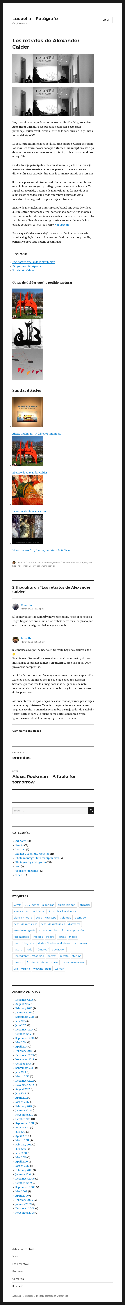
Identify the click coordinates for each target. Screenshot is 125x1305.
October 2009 (23, 1182)
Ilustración (18, 1286)
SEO (17, 866)
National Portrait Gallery (24, 566)
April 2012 (21, 1097)
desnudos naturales (53, 924)
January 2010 (23, 1174)
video (18, 875)
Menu (106, 20)
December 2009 (25, 1178)
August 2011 (22, 1127)
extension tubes (49, 930)
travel (54, 962)
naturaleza (80, 943)
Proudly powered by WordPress (52, 1296)
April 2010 (21, 1161)
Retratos (17, 1271)
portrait (52, 956)
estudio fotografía (24, 930)
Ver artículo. (62, 224)
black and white (67, 911)
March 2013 (22, 1076)
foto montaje (21, 936)
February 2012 (23, 1106)
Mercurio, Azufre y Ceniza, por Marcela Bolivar (41, 550)
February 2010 (23, 1170)
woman (59, 968)
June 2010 (21, 1153)
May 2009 (21, 1191)
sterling (76, 956)
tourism (18, 962)
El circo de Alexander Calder (29, 472)
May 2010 (21, 1157)
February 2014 (23, 1050)
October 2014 (23, 1033)
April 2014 (21, 1046)
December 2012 (24, 1080)
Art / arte (48, 562)
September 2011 (24, 1123)
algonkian (48, 904)
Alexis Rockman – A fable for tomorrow (36, 433)
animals (18, 911)
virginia (25, 968)
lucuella (21, 562)
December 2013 (24, 1055)
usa (38, 566)
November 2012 (24, 1084)
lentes (62, 936)
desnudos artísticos (25, 924)
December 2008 (25, 1208)
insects (50, 936)
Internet (20, 849)
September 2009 (25, 1187)
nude (29, 949)
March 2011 (22, 1140)
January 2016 (23, 1012)
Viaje (15, 1256)
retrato (64, 956)
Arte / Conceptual (23, 1249)
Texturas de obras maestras (29, 511)
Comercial (18, 1278)
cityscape (50, 917)
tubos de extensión (73, 962)
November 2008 (25, 1212)
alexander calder (70, 562)
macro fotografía (24, 943)
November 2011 (24, 1114)
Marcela (26, 605)
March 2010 (22, 1165)
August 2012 (22, 1089)
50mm (17, 904)
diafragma (74, 924)
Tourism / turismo (26, 870)
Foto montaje (20, 1264)
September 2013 (24, 1067)
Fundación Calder (23, 270)
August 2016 (22, 1004)
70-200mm (32, 904)
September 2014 (24, 1038)
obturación (58, 949)
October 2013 (23, 1063)
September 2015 (24, 1016)
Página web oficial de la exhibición (33, 261)
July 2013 (20, 1072)
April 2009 (22, 1195)
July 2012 (20, 1093)
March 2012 (22, 1101)
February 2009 (24, 1199)
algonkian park (67, 904)
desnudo (80, 917)
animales (85, 904)
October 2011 (22, 1119)
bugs (39, 917)
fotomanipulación (73, 930)
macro (73, 936)
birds (51, 911)
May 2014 (21, 1042)
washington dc (48, 566)
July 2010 (20, 1148)
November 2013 (24, 1059)
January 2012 (23, 1110)
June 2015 (21, 1025)
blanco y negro (23, 917)
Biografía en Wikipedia (26, 266)
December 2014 (24, 1029)
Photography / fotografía (30, 862)
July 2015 (20, 1021)
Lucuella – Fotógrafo (35, 18)
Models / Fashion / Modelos (32, 853)
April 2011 (21, 1136)
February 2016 (23, 1008)
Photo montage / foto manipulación (37, 858)
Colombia (65, 917)
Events (56, 562)
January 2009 (23, 1204)
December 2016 (24, 999)
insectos (38, 936)
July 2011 (20, 1131)
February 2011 (23, 1144)
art (81, 562)
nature (18, 949)
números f (42, 949)
